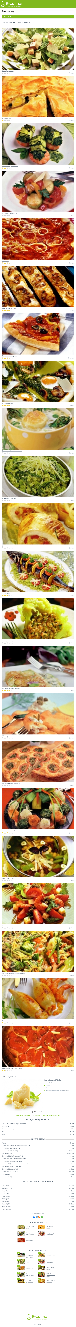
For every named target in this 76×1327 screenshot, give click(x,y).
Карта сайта (38, 1324)
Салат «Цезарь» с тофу (8, 71)
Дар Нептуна (29, 1268)
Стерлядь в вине (51, 1255)
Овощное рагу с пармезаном (51, 1233)
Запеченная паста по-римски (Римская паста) (13, 973)
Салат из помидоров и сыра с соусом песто (13, 926)
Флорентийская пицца (7, 403)
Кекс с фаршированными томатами (11, 783)
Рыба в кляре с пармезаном (9, 736)
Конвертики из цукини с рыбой (30, 1233)
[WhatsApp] (42, 1217)
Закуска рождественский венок (51, 1274)
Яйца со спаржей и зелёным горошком (12, 451)
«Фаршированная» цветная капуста (11, 641)
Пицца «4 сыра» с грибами (9, 308)
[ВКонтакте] (34, 1217)
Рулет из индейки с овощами (51, 1281)
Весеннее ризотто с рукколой (9, 498)
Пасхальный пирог (7, 118)
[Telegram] (37, 1217)
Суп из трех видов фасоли (29, 1281)
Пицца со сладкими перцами (9, 356)
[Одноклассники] (39, 1217)
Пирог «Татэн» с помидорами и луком (12, 1068)
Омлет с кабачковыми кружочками (29, 1255)
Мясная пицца (29, 1240)
